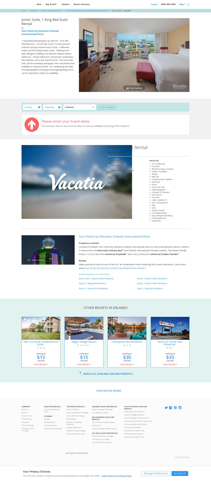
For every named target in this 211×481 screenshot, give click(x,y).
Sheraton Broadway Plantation (74, 423)
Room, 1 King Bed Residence (92, 283)
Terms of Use (27, 416)
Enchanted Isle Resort (132, 427)
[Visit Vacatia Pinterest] (175, 407)
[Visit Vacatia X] (166, 407)
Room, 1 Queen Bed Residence (93, 288)
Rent (39, 4)
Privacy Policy (27, 419)
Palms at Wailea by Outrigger (77, 413)
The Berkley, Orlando (100, 413)
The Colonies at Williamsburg (103, 422)
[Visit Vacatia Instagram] (180, 407)
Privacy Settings (28, 425)
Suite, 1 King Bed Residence (150, 288)
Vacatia (47, 419)
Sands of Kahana (72, 409)
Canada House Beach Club (134, 430)
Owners (65, 4)
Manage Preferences (156, 473)
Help (181, 4)
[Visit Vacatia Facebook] (171, 407)
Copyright (25, 422)
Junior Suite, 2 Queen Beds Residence (96, 278)
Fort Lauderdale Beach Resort (135, 424)
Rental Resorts (49, 422)
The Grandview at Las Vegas (103, 436)
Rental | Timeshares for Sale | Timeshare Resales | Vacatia (182, 453)
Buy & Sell (51, 4)
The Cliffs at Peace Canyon (102, 442)
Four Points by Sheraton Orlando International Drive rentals (115, 268)
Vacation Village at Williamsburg (104, 428)
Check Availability (106, 107)
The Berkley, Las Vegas (101, 439)
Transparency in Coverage (28, 429)
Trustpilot (102, 455)
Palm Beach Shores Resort (134, 411)
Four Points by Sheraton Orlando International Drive (40, 32)
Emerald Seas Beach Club (134, 437)
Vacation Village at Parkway (102, 409)
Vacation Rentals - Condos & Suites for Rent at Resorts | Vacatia (27, 3)
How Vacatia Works (108, 390)
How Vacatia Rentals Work (52, 410)
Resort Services (82, 4)
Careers (25, 413)
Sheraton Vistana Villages (76, 430)
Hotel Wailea (71, 419)
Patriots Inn (96, 425)
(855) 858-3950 (168, 4)
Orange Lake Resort (74, 427)
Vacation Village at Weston (134, 415)
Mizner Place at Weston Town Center (138, 421)
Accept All (180, 473)
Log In (154, 4)
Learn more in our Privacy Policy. (116, 475)
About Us (25, 409)
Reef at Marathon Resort (133, 434)
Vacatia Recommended (53, 428)
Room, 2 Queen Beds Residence (152, 278)
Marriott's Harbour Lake (75, 434)
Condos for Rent (50, 425)
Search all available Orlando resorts (107, 373)
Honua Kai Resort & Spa (75, 416)
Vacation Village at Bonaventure (136, 418)
